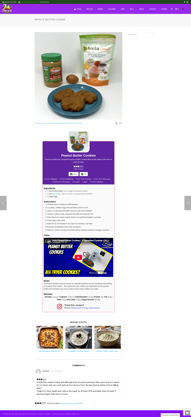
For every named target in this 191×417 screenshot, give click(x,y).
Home (121, 24)
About (141, 9)
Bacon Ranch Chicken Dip (49, 351)
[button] (75, 166)
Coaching (112, 9)
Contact (152, 9)
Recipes (100, 9)
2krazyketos (41, 123)
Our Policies (132, 34)
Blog (132, 9)
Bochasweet (57, 194)
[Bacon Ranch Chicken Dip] (49, 337)
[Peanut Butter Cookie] (78, 76)
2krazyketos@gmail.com (29, 2)
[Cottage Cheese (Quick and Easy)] (107, 337)
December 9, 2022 (58, 123)
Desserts (133, 24)
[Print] (116, 123)
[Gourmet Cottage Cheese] (78, 337)
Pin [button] (84, 174)
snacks (80, 123)
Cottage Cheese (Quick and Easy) (108, 351)
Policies (164, 9)
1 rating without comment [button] (71, 403)
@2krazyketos (77, 308)
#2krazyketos (93, 308)
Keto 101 (89, 9)
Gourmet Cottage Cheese (78, 351)
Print (74, 174)
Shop (123, 9)
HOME (79, 9)
